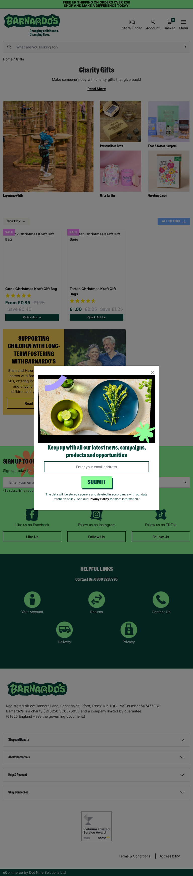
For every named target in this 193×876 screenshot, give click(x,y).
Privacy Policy (98, 499)
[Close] (152, 372)
